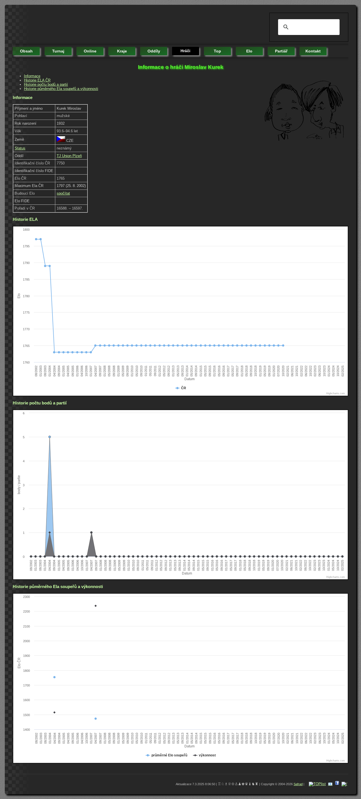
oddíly (154, 51)
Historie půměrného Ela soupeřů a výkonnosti (61, 89)
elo (249, 51)
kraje (122, 51)
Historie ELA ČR (37, 80)
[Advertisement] (115, 25)
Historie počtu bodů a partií (46, 84)
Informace (32, 76)
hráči (185, 51)
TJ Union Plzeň (69, 156)
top (217, 51)
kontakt (313, 51)
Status (20, 148)
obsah (26, 51)
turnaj (58, 51)
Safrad (298, 784)
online (90, 51)
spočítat (63, 193)
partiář (281, 51)
